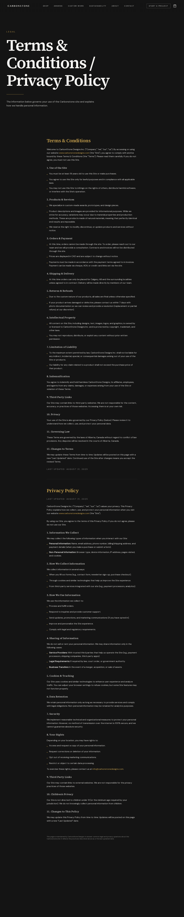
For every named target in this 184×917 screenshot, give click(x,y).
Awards (58, 6)
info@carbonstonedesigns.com (108, 769)
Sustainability (97, 6)
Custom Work (76, 6)
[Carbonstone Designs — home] (18, 6)
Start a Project (158, 6)
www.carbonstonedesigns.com (74, 152)
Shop (46, 6)
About (115, 6)
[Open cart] (175, 6)
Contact (129, 6)
